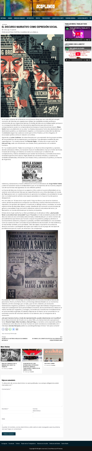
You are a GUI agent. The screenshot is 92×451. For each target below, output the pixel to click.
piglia (15, 333)
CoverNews (51, 448)
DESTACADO (4, 24)
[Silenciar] (87, 40)
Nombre (5, 409)
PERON (12, 333)
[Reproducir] (66, 40)
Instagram (4, 443)
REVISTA (38, 18)
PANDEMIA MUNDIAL (70, 18)
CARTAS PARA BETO (83, 18)
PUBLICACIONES (46, 18)
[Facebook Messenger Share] (13, 329)
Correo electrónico (36, 411)
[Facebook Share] (3, 329)
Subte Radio (64, 443)
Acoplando (13, 29)
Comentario (6, 389)
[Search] (90, 18)
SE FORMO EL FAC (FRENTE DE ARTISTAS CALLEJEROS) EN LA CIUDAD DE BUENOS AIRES (47, 338)
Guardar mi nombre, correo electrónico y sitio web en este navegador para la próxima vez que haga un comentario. (31, 428)
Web (3, 419)
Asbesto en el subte (42, 443)
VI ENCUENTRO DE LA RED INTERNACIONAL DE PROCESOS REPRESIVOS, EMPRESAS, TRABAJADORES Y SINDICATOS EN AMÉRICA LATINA (31, 367)
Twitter (18, 443)
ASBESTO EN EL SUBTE (57, 18)
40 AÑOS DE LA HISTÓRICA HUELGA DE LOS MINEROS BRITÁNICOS (14, 338)
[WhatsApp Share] (10, 329)
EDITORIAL (3, 18)
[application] (78, 33)
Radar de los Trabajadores (28, 443)
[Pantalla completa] (89, 40)
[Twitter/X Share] (6, 329)
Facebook (11, 443)
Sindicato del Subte (54, 443)
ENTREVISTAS (30, 18)
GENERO (10, 18)
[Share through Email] (17, 329)
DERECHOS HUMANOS (19, 18)
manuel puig (7, 333)
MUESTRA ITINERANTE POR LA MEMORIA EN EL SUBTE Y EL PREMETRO (9, 365)
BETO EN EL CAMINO (50, 363)
